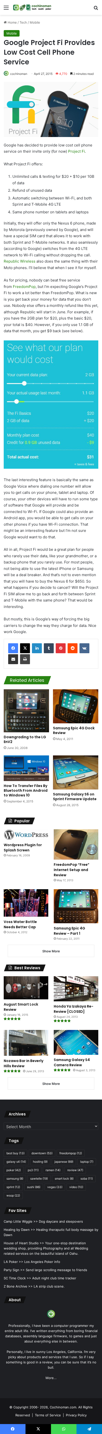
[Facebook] (13, 648)
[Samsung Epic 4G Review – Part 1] (76, 906)
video (76, 1187)
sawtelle (39, 1178)
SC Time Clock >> (17, 1278)
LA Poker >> (13, 1262)
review (75, 1170)
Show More (51, 951)
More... (51, 1378)
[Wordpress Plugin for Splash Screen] (26, 834)
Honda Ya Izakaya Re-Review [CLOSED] (73, 1009)
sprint (13, 1187)
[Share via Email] (13, 659)
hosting (40, 1161)
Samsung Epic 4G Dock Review (74, 730)
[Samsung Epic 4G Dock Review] (75, 706)
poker (13, 1170)
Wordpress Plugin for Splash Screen (23, 847)
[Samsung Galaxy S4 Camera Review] (76, 1042)
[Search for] (95, 9)
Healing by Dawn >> (19, 1230)
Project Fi (76, 151)
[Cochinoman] (32, 7)
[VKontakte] (84, 648)
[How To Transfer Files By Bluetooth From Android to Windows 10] (26, 768)
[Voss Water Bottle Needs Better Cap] (26, 903)
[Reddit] (72, 648)
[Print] (25, 659)
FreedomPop (24, 286)
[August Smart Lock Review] (26, 987)
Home (12, 22)
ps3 (33, 1170)
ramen (53, 1170)
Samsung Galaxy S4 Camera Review (72, 1062)
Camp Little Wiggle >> (21, 1221)
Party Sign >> (14, 1270)
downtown (41, 1153)
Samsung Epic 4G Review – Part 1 (69, 931)
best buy (15, 1153)
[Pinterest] (61, 648)
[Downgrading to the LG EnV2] (26, 710)
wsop (13, 1195)
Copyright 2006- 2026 (30, 1407)
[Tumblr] (49, 648)
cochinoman (18, 74)
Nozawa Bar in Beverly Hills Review (23, 1063)
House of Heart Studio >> (24, 1243)
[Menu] (6, 9)
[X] (25, 648)
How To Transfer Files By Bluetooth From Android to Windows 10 (26, 790)
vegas (54, 1187)
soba (86, 1178)
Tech (23, 22)
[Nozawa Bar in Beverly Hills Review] (26, 1043)
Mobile (35, 22)
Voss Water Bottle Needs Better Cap (20, 924)
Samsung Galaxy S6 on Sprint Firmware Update (75, 796)
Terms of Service (48, 1415)
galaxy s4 (16, 1161)
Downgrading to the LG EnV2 (25, 739)
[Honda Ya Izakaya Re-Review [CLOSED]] (76, 988)
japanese (63, 1161)
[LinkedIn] (37, 648)
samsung (14, 1178)
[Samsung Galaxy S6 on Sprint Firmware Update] (75, 772)
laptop (86, 1161)
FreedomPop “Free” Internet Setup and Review (71, 870)
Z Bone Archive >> (18, 1286)
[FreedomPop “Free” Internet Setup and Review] (76, 844)
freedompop (70, 1153)
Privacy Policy (76, 1415)
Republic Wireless (19, 261)
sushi (33, 1187)
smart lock (64, 1178)
